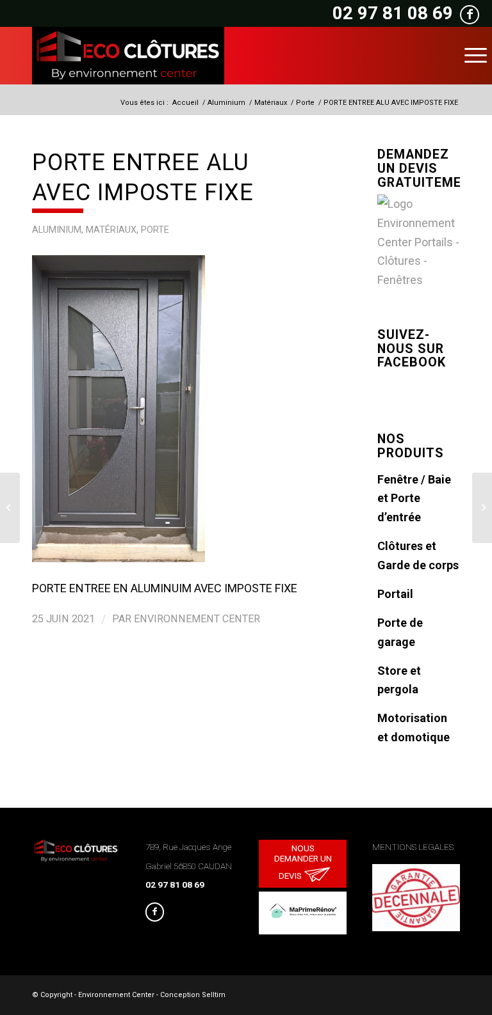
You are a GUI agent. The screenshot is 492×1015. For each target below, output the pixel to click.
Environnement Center (197, 619)
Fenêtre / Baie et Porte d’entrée (414, 498)
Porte (155, 229)
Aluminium (56, 229)
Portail (395, 594)
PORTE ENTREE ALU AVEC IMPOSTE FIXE (143, 177)
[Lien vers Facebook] (469, 14)
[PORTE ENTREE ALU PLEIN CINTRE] (10, 508)
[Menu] (475, 55)
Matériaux (111, 229)
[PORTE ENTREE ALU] (482, 508)
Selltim (214, 995)
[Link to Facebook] (154, 912)
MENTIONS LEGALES (413, 847)
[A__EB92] (172, 408)
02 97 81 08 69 (392, 13)
